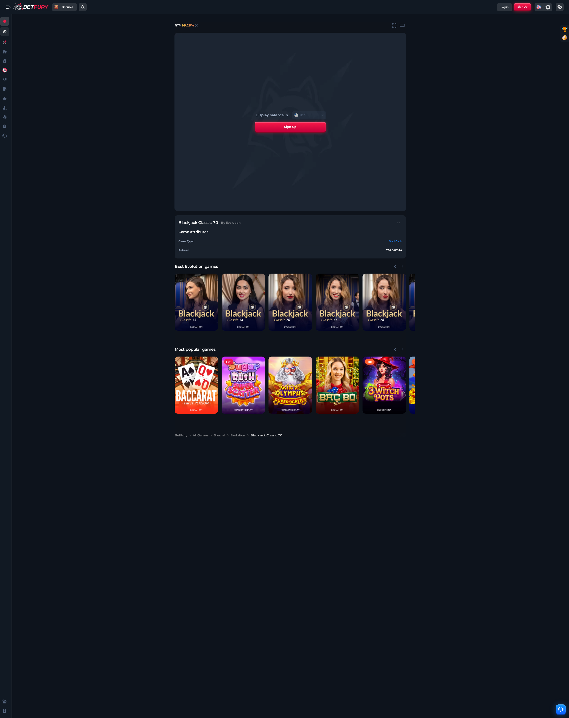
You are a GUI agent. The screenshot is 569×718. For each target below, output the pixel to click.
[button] (196, 302)
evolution (237, 435)
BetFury (181, 435)
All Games (200, 435)
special (219, 435)
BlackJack (395, 241)
